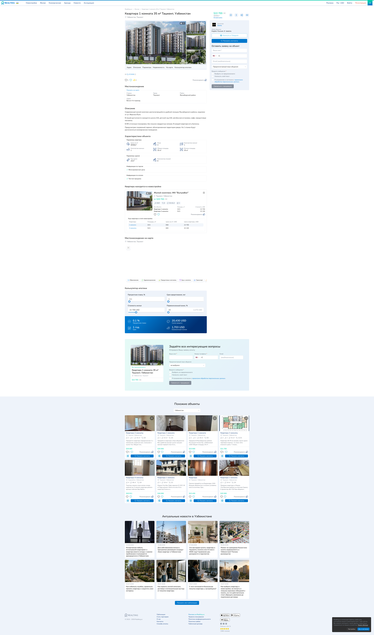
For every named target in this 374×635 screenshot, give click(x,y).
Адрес (129, 67)
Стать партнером (162, 617)
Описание (137, 67)
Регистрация (360, 3)
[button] (17, 2)
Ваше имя (173, 354)
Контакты (160, 621)
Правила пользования (196, 617)
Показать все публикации (187, 603)
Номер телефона (200, 354)
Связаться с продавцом (223, 86)
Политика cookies (194, 621)
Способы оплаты (162, 624)
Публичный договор (195, 624)
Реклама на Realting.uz (196, 614)
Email (221, 354)
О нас (159, 619)
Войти (349, 3)
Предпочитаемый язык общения (180, 362)
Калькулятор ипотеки (183, 67)
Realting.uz (128, 9)
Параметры (146, 67)
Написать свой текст (222, 76)
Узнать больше (363, 625)
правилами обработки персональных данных (229, 81)
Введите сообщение (219, 71)
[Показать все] (138, 203)
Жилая (137, 9)
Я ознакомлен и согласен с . (229, 81)
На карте (169, 67)
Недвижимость (159, 67)
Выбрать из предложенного (225, 74)
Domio (219, 25)
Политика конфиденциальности (199, 619)
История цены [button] (218, 17)
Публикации (161, 614)
